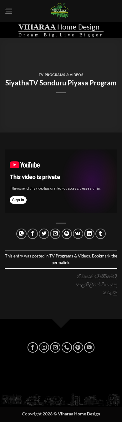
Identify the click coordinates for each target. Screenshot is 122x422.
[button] (9, 11)
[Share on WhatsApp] (21, 234)
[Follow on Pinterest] (78, 347)
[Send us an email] (55, 347)
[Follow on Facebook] (33, 347)
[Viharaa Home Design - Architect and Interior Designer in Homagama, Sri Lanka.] (59, 11)
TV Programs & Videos (61, 75)
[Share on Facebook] (33, 234)
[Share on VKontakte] (78, 234)
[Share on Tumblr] (100, 234)
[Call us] (67, 347)
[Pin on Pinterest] (67, 234)
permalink (60, 262)
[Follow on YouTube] (89, 347)
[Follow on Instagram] (44, 347)
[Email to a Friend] (55, 234)
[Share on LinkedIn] (89, 234)
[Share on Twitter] (44, 234)
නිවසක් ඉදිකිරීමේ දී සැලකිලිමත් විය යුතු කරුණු (96, 284)
